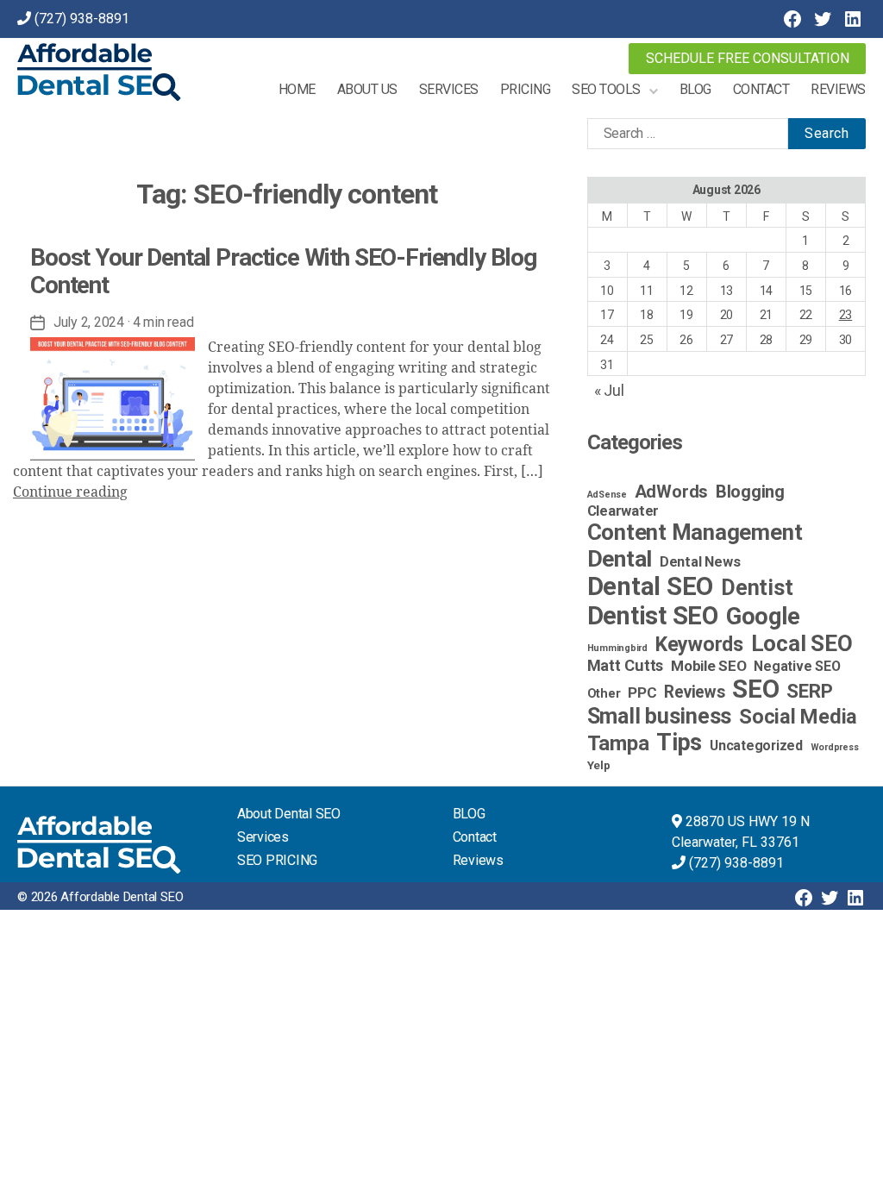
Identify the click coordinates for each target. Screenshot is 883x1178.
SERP (809, 691)
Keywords (699, 644)
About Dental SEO (289, 813)
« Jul (609, 390)
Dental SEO (650, 586)
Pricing (525, 89)
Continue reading (70, 492)
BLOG (469, 813)
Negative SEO (797, 666)
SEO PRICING (277, 860)
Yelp (599, 765)
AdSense (607, 494)
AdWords (671, 491)
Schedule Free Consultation (747, 58)
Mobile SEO (709, 665)
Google (763, 616)
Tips (679, 742)
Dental (620, 558)
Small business (659, 716)
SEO (755, 689)
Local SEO (802, 643)
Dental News (700, 562)
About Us (367, 89)
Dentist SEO (652, 615)
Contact (761, 89)
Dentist (756, 587)
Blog (695, 89)
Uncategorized (756, 745)
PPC (642, 692)
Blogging (750, 492)
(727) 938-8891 (81, 18)
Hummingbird (617, 648)
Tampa (618, 743)
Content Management (695, 532)
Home (297, 89)
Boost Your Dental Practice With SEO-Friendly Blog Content (283, 271)
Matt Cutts (625, 665)
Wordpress (835, 747)
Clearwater (623, 510)
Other (604, 693)
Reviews (838, 89)
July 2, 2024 (88, 322)
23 (846, 315)
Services (449, 89)
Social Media (798, 717)
